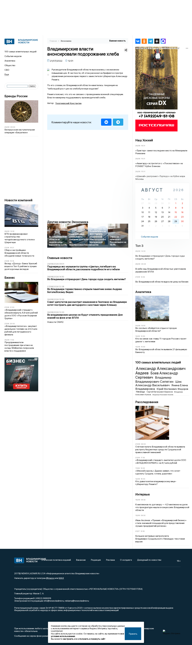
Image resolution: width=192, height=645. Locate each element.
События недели (13, 56)
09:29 (143, 264)
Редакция (96, 559)
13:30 (143, 325)
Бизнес (9, 277)
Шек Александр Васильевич (158, 383)
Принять (133, 633)
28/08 (6, 231)
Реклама (110, 559)
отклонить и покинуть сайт (91, 638)
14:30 (143, 251)
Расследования (146, 402)
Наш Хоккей (144, 140)
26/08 (6, 340)
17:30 (143, 457)
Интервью (142, 494)
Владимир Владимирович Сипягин (154, 379)
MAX (61, 578)
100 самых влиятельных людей (20, 51)
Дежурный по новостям (149, 559)
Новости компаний (18, 200)
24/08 (137, 325)
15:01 (143, 171)
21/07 (137, 531)
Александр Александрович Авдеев (160, 370)
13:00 (143, 468)
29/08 (6, 127)
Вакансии (81, 559)
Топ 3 (139, 246)
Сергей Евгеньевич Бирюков (160, 391)
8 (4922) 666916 (42, 598)
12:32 (12, 231)
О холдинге (126, 559)
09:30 (143, 515)
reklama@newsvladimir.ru (77, 600)
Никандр (140, 391)
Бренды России (16, 96)
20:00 (12, 323)
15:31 (143, 159)
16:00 (143, 479)
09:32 (143, 500)
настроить (68, 638)
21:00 (12, 307)
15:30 (143, 347)
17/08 (137, 468)
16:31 (143, 146)
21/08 (137, 457)
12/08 (137, 479)
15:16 (12, 261)
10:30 (143, 336)
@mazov (50, 578)
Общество (9, 65)
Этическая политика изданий (56, 559)
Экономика (66, 41)
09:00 (12, 127)
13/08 (137, 336)
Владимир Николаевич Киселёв (163, 395)
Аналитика (9, 60)
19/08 (137, 500)
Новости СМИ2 (55, 322)
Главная (53, 41)
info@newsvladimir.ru (54, 600)
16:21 (12, 247)
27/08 (6, 247)
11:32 (12, 340)
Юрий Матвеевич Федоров (172, 388)
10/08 (137, 347)
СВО (6, 69)
